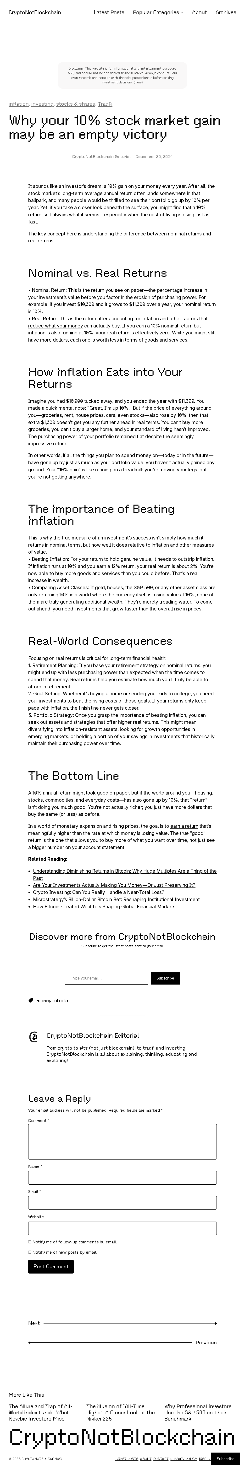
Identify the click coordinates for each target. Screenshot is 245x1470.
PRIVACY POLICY (183, 1459)
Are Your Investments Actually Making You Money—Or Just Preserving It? (114, 885)
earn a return (184, 826)
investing (42, 104)
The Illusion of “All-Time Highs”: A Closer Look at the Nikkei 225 (120, 1412)
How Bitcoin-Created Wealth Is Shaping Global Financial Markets (104, 906)
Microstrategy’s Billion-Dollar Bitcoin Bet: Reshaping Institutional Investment (116, 899)
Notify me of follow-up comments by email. (75, 1242)
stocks (62, 1001)
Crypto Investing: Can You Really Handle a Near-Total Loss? (98, 892)
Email (34, 1191)
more (138, 82)
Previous (206, 1342)
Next (34, 1323)
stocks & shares (75, 104)
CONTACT (160, 1459)
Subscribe (165, 978)
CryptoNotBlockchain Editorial (92, 1035)
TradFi (105, 104)
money (44, 1001)
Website (36, 1217)
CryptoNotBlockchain (35, 12)
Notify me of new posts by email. (65, 1252)
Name (35, 1166)
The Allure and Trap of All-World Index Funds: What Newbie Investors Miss (40, 1412)
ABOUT (145, 1459)
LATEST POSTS (126, 1459)
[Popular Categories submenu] (182, 12)
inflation (19, 104)
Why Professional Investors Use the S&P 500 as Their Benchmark (198, 1412)
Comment (38, 1120)
